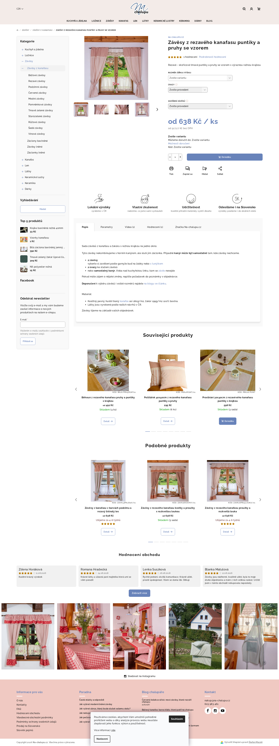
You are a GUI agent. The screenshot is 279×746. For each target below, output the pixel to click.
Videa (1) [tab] (130, 227)
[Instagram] (215, 710)
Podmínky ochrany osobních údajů (37, 721)
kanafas (124, 301)
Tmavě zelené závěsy (40, 110)
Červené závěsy (37, 92)
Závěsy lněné (34, 146)
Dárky (28, 189)
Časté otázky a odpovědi (91, 700)
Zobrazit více (139, 593)
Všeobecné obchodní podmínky (35, 717)
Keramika (30, 183)
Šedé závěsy (35, 128)
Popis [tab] (85, 227)
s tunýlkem (156, 263)
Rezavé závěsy (36, 81)
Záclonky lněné (36, 152)
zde (113, 730)
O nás (20, 700)
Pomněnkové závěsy (40, 104)
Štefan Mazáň (256, 742)
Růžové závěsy (37, 122)
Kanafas (29, 159)
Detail (106, 421)
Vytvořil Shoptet (232, 742)
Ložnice (29, 55)
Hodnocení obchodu (139, 554)
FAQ (19, 709)
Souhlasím (177, 719)
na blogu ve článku (155, 283)
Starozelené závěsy (39, 116)
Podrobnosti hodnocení (212, 57)
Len (27, 165)
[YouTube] (222, 710)
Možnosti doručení (179, 143)
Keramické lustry (34, 177)
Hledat (43, 209)
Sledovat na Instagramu (142, 676)
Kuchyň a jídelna (34, 49)
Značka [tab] (188, 227)
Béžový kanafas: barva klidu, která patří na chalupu (168, 710)
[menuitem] (76, 21)
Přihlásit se (28, 341)
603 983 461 (212, 704)
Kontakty (22, 704)
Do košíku (226, 157)
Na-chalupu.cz (176, 37)
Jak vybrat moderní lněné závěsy (95, 704)
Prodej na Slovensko (28, 726)
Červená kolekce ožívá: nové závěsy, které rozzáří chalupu (167, 701)
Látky (28, 171)
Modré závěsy (36, 98)
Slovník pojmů (25, 730)
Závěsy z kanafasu (37, 68)
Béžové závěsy (37, 75)
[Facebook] (208, 710)
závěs (161, 270)
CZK (19, 9)
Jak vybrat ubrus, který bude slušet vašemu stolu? (105, 709)
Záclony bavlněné (37, 140)
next (260, 389)
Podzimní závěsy (38, 87)
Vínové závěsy (36, 133)
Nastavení (102, 739)
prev (76, 389)
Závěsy (29, 61)
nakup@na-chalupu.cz (217, 700)
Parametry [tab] (107, 227)
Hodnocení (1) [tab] (155, 227)
